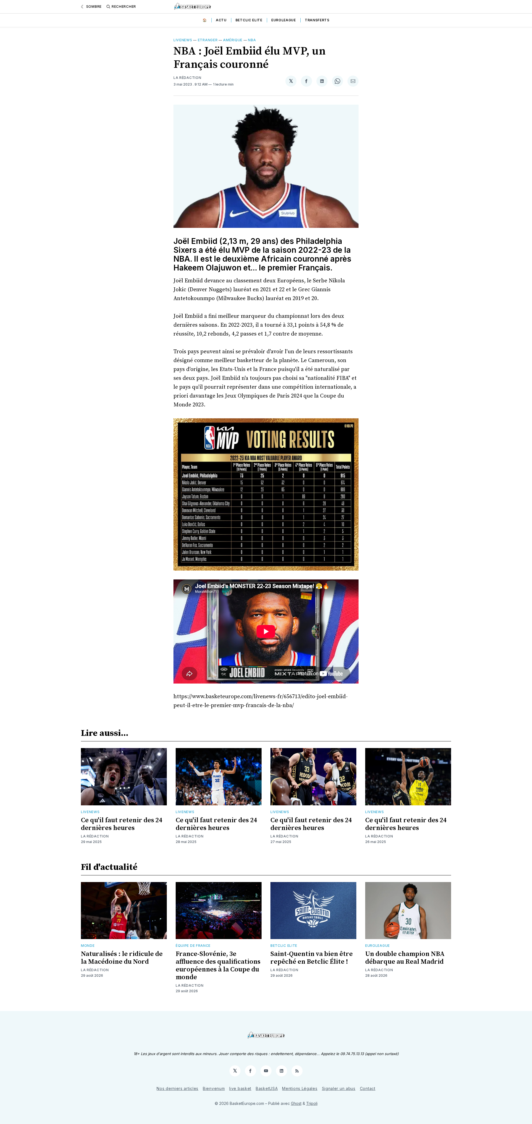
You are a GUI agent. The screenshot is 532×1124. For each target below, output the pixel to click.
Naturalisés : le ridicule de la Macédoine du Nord (122, 958)
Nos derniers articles (177, 1088)
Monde (88, 945)
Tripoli (312, 1103)
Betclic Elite (249, 20)
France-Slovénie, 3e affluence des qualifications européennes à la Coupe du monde (218, 965)
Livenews (182, 40)
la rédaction (187, 78)
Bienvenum (214, 1088)
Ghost (296, 1103)
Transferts (317, 20)
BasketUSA (267, 1088)
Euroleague (283, 20)
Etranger (208, 40)
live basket (240, 1088)
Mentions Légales (299, 1088)
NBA (252, 40)
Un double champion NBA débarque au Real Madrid (405, 958)
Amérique (232, 40)
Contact (367, 1088)
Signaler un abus (338, 1088)
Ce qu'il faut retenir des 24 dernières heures (121, 824)
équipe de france (193, 945)
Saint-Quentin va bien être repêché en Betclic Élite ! (311, 958)
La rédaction (95, 836)
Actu (221, 20)
